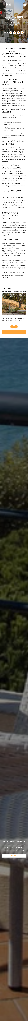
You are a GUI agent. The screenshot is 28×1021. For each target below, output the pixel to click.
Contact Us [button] (14, 855)
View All (14, 332)
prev (12, 327)
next (16, 327)
